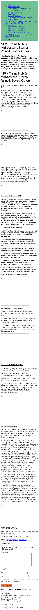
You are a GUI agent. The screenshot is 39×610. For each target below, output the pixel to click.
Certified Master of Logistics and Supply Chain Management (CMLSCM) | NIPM (21, 22)
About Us (8, 5)
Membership (9, 25)
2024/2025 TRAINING (12, 36)
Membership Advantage (16, 27)
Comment (5, 552)
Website (4, 576)
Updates (8, 39)
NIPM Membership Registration (19, 32)
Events (7, 37)
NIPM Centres (13, 19)
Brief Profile (12, 14)
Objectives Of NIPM (15, 12)
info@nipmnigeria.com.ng (18, 540)
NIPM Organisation (14, 16)
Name (3, 569)
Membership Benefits (15, 28)
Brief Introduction (14, 7)
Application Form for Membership (20, 34)
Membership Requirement (17, 30)
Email (3, 573)
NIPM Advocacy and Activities (22, 18)
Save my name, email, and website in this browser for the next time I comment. (19, 581)
